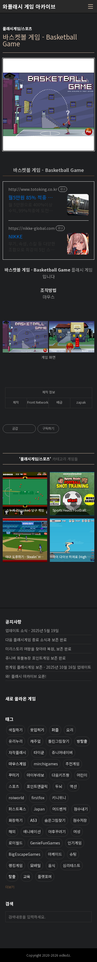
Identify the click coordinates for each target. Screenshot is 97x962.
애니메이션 (32, 831)
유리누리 (16, 741)
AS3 (33, 820)
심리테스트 (71, 865)
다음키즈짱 (60, 775)
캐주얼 (35, 741)
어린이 (82, 775)
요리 (69, 729)
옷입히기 (37, 729)
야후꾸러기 (57, 831)
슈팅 (73, 854)
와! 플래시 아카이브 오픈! (25, 676)
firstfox (38, 797)
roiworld (16, 797)
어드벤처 (59, 809)
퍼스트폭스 (17, 809)
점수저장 (80, 820)
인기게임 (75, 842)
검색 (86, 917)
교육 (26, 876)
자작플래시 (17, 752)
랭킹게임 (16, 865)
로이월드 (16, 842)
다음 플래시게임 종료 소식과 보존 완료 (36, 639)
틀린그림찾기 (58, 741)
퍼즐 (55, 729)
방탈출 (82, 741)
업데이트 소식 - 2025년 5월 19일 (32, 630)
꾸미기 (14, 775)
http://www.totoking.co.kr (32, 189)
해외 (12, 831)
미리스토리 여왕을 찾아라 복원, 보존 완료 (38, 648)
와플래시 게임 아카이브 (29, 6)
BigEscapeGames (24, 854)
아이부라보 (35, 775)
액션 (73, 786)
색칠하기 (16, 729)
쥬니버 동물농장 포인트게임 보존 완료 (35, 658)
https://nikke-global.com (31, 228)
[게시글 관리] (29, 429)
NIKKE (15, 236)
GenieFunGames (45, 842)
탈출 (12, 876)
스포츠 (14, 786)
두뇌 (58, 786)
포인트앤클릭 (37, 786)
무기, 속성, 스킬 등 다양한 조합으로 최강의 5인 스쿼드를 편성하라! (31, 246)
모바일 (35, 865)
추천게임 (72, 763)
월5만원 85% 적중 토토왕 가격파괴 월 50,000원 (30, 197)
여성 (76, 831)
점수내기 (81, 809)
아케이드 (55, 854)
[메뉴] (90, 6)
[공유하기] (23, 429)
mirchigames (46, 763)
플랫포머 (45, 876)
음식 (51, 865)
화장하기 (16, 820)
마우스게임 (17, 763)
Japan (39, 809)
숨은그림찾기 (54, 820)
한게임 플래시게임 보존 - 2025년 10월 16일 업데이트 (48, 667)
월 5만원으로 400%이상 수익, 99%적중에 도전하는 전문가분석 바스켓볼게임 (31, 207)
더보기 (9, 887)
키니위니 (59, 797)
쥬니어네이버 (62, 752)
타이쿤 (39, 752)
